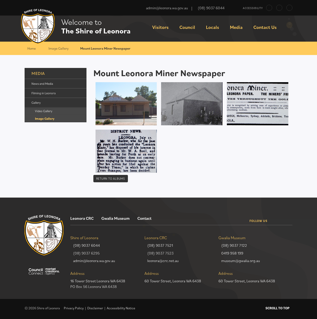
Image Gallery (59, 48)
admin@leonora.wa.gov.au (94, 260)
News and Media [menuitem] (42, 84)
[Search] (289, 25)
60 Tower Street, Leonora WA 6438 (172, 280)
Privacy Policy (74, 308)
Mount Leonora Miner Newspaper (105, 48)
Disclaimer (95, 308)
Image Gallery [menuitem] (44, 118)
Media (236, 27)
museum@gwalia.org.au (240, 260)
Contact (144, 218)
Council (187, 27)
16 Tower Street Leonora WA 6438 (97, 280)
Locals (212, 27)
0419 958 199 (232, 253)
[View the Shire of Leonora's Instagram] (287, 217)
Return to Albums (110, 179)
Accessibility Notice (121, 308)
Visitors (160, 27)
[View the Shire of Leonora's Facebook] (276, 217)
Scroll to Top (277, 308)
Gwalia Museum (115, 218)
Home (31, 48)
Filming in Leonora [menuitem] (43, 93)
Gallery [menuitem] (36, 103)
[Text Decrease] (279, 8)
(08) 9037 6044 (86, 245)
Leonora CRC (82, 218)
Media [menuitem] (38, 73)
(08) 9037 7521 (160, 245)
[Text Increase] (289, 8)
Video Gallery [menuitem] (43, 111)
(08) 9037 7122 (234, 245)
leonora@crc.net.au (163, 260)
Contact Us (265, 27)
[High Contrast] (269, 8)
